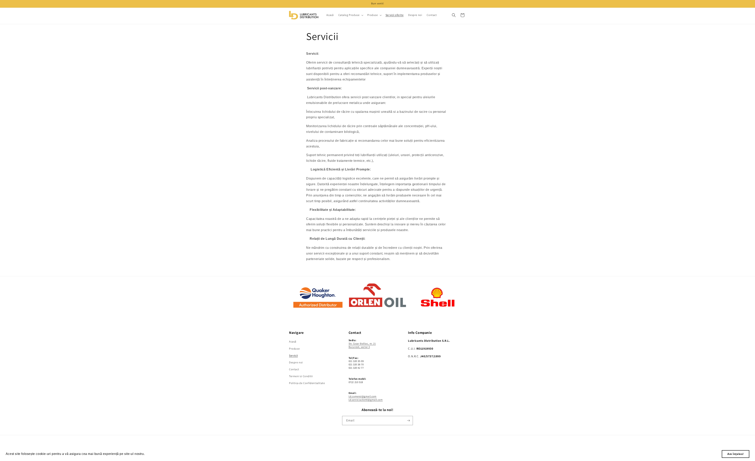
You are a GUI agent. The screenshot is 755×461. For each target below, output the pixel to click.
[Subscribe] (408, 420)
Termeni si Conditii (301, 376)
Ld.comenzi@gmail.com (363, 396)
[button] (350, 15)
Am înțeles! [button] (735, 453)
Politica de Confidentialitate (307, 383)
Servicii (293, 355)
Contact (294, 369)
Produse (294, 348)
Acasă (292, 341)
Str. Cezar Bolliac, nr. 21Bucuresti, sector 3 (362, 345)
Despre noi (296, 362)
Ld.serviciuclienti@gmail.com (366, 399)
